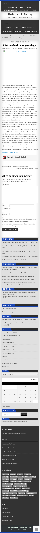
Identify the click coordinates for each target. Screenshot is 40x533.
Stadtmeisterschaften (10, 10)
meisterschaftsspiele (20, 486)
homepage (27, 481)
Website (4, 214)
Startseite (8, 27)
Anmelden (5, 508)
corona (33, 477)
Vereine (34, 10)
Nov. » (8, 406)
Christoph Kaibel (6, 48)
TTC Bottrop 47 (7, 346)
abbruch (6, 474)
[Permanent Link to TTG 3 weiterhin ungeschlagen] (20, 67)
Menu (6, 3)
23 (25, 398)
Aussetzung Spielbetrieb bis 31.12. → (27, 168)
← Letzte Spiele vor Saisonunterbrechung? (15, 166)
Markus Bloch (6, 276)
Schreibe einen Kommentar (30, 48)
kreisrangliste (7, 486)
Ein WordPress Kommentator (11, 282)
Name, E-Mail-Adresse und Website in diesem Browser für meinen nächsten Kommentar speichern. (19, 220)
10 (30, 390)
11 (35, 390)
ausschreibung (15, 477)
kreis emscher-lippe (20, 484)
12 (4, 394)
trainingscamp (31, 493)
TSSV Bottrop (7, 342)
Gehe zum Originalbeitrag (10, 152)
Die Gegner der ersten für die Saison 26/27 (15, 242)
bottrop (25, 477)
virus (31, 495)
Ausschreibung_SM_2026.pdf (11, 319)
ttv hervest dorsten (9, 495)
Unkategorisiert (24, 10)
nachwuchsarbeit (8, 488)
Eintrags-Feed (6, 512)
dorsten (13, 479)
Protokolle (29, 7)
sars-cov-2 (26, 488)
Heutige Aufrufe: (7, 444)
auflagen (28, 474)
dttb (20, 479)
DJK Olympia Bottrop (9, 335)
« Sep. (3, 406)
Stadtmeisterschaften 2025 (18, 273)
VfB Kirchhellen (8, 353)
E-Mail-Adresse (7, 208)
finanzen (6, 481)
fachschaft (28, 479)
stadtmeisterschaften (10, 493)
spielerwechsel (23, 491)
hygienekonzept (8, 484)
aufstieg (6, 477)
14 (14, 394)
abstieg (20, 474)
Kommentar (6, 184)
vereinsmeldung (22, 495)
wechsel (5, 498)
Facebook (6, 339)
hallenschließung (16, 481)
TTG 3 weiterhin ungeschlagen (20, 45)
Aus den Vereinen (12, 7)
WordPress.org (7, 520)
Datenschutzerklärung (31, 31)
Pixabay (24, 421)
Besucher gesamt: (7, 463)
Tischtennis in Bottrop (20, 14)
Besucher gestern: (8, 455)
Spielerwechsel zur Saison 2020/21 (23, 276)
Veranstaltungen (7, 31)
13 (9, 394)
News (21, 7)
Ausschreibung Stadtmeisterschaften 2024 (15, 323)
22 (20, 398)
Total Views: (6, 459)
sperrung (13, 491)
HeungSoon (16, 421)
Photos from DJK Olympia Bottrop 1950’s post (16, 246)
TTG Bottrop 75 (24, 42)
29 (20, 401)
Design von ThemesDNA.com (20, 530)
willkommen (14, 498)
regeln (17, 488)
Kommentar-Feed (7, 516)
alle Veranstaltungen (8, 312)
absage (13, 474)
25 (36, 398)
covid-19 (6, 479)
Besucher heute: (7, 448)
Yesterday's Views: (8, 452)
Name (4, 205)
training (21, 493)
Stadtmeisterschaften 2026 (10, 260)
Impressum (18, 31)
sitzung (6, 491)
